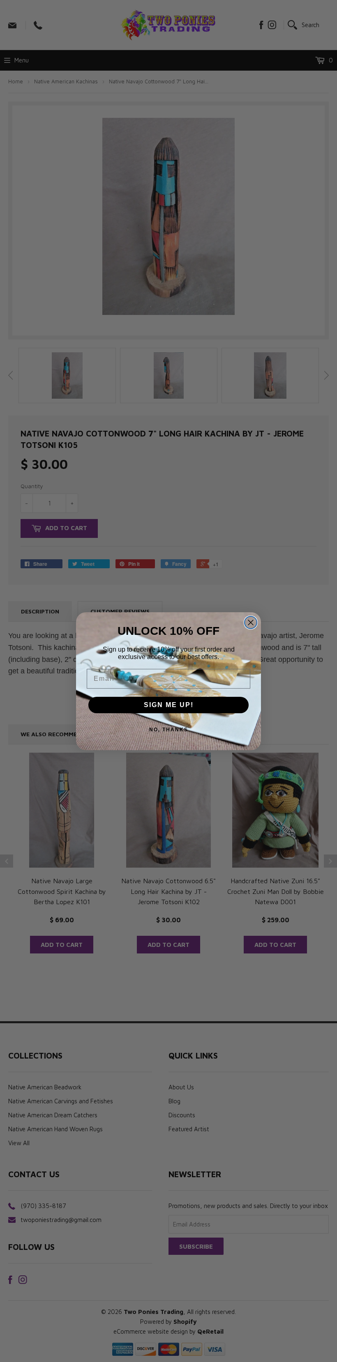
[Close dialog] (251, 622)
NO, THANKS (168, 730)
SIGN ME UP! (169, 704)
